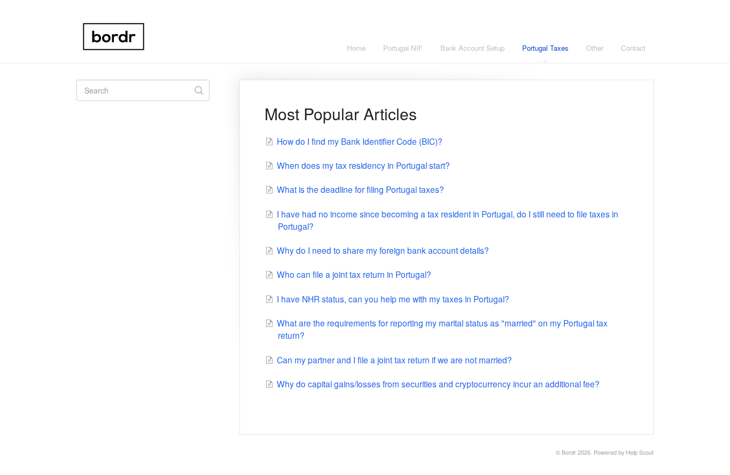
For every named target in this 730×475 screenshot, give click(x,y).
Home (356, 48)
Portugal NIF (403, 48)
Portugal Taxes (545, 48)
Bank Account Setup (472, 48)
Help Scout (640, 452)
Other (594, 48)
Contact (633, 48)
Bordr (569, 452)
